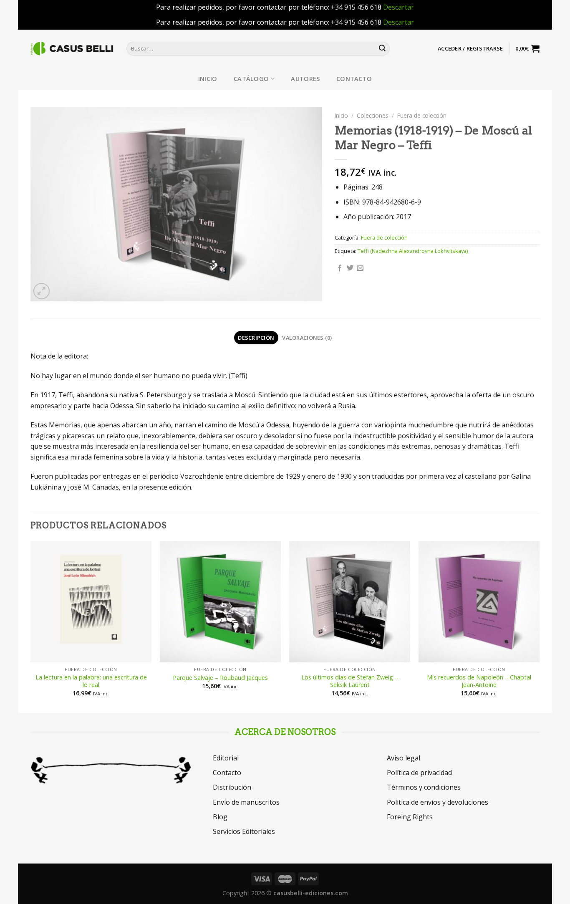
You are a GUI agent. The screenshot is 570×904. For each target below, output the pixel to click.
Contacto (354, 79)
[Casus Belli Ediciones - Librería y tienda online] (72, 48)
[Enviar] (382, 48)
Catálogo (251, 79)
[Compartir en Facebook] (339, 268)
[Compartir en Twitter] (350, 268)
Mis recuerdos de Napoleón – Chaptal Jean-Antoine (479, 681)
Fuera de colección (421, 115)
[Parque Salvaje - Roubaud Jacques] (220, 601)
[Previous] (31, 626)
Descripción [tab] (256, 337)
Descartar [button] (398, 7)
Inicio (207, 79)
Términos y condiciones (424, 787)
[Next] (539, 626)
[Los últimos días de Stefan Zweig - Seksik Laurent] (349, 601)
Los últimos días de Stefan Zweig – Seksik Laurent (349, 681)
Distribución (232, 787)
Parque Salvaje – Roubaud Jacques (220, 678)
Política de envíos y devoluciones (437, 802)
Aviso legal (403, 758)
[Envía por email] (360, 268)
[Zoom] (41, 291)
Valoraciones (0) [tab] (307, 337)
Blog (220, 816)
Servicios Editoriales (244, 831)
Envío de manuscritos (246, 802)
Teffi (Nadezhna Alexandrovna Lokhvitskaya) (413, 251)
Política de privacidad (419, 772)
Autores (305, 79)
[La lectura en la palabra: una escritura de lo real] (90, 601)
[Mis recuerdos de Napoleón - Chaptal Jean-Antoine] (479, 601)
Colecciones (372, 115)
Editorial (226, 758)
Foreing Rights (410, 816)
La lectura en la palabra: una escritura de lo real (91, 681)
